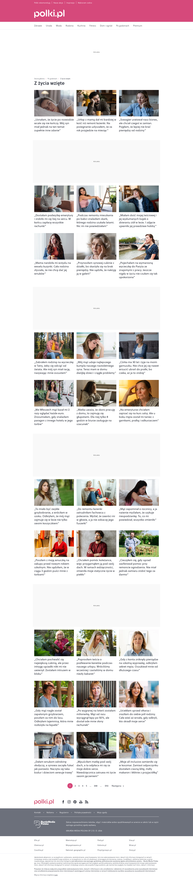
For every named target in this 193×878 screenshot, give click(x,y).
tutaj (56, 875)
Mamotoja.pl (71, 840)
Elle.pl (37, 840)
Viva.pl (132, 840)
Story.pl (132, 850)
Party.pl (100, 840)
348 (95, 785)
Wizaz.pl (132, 845)
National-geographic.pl (75, 850)
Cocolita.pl (38, 850)
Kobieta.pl (101, 845)
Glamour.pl (39, 845)
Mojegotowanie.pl (73, 845)
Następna (116, 785)
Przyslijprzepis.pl (104, 850)
